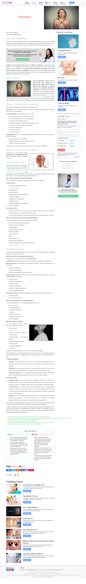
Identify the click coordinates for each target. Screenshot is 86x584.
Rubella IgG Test (28, 518)
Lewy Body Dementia (64, 50)
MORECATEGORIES (62, 3)
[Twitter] (13, 470)
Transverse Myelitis (63, 103)
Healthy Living (61, 140)
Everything (73, 145)
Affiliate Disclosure (59, 569)
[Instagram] (27, 470)
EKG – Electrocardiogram (30, 507)
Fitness (72, 143)
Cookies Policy (50, 569)
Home (7, 32)
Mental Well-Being (62, 145)
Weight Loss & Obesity (63, 143)
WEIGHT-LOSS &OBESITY (48, 3)
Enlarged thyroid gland (14, 187)
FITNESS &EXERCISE (41, 3)
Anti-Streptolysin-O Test (30, 530)
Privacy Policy (42, 569)
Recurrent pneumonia (14, 245)
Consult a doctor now (22, 59)
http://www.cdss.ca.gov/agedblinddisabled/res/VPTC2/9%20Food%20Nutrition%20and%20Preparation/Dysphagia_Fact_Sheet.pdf (39, 418)
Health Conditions (14, 32)
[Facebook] (8, 470)
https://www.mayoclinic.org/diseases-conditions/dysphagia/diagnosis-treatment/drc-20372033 (31, 422)
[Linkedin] (22, 470)
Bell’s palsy (61, 77)
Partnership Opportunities (32, 569)
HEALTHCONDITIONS (27, 3)
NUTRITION (34, 2)
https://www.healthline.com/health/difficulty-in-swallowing (22, 421)
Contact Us (22, 569)
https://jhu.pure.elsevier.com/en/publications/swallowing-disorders (24, 419)
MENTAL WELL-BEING (55, 3)
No (71, 166)
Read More (27, 491)
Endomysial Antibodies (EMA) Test (33, 554)
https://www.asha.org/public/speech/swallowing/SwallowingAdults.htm (25, 424)
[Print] (18, 470)
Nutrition (72, 140)
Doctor (71, 2)
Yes (65, 166)
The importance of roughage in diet (33, 485)
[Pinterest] (32, 470)
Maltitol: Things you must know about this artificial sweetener (38, 542)
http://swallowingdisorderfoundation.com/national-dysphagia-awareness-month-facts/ (29, 416)
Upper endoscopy (13, 330)
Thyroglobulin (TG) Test (30, 496)
